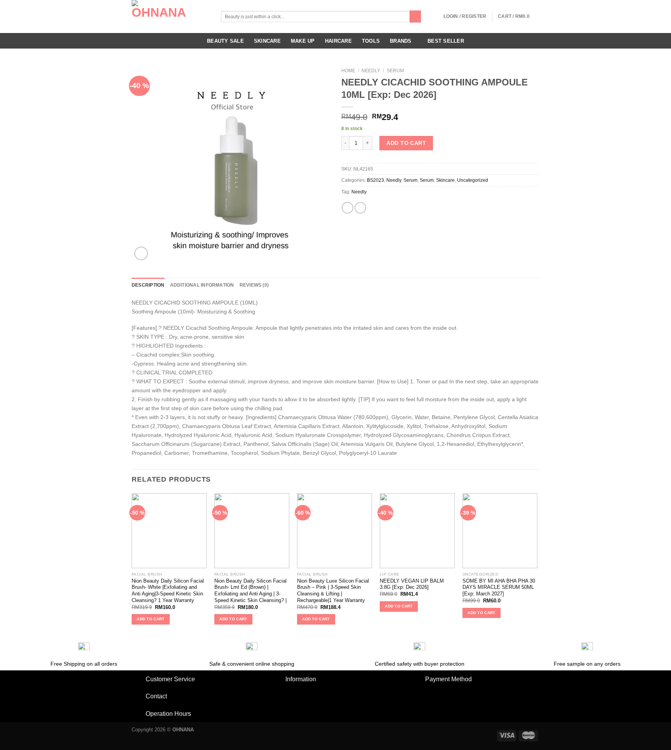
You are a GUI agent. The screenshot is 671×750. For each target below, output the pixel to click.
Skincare (267, 41)
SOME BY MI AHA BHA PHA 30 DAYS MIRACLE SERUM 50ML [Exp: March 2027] (498, 587)
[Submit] (415, 16)
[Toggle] (138, 679)
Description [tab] (148, 285)
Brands (401, 41)
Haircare (338, 41)
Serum (395, 70)
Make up (303, 41)
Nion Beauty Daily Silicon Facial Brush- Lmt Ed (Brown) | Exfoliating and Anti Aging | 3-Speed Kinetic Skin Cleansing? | (250, 590)
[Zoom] (141, 253)
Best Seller (446, 41)
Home (348, 70)
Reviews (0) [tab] (254, 285)
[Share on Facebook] (347, 208)
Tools (371, 41)
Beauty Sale (225, 41)
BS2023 (375, 180)
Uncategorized (472, 180)
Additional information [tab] (202, 285)
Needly (371, 70)
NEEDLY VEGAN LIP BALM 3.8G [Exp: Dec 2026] (412, 584)
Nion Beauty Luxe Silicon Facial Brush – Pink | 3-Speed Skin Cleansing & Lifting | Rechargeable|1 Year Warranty (333, 590)
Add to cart (406, 143)
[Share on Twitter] (360, 208)
